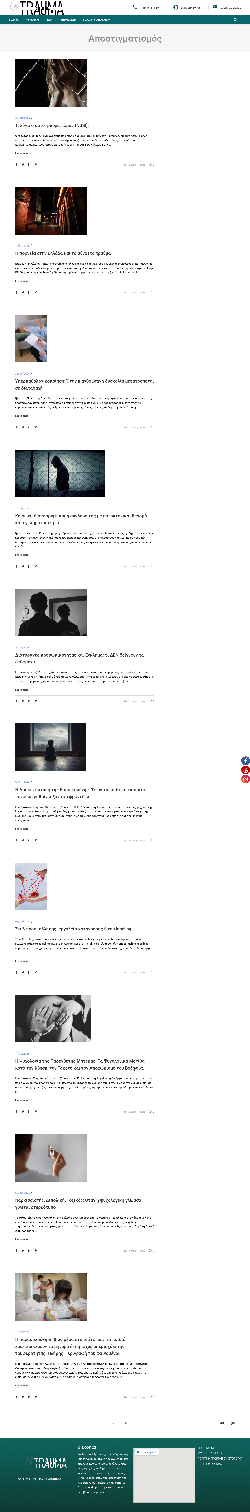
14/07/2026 (22, 246)
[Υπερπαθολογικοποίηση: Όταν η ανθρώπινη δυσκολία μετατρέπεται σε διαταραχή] (31, 338)
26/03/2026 (22, 1193)
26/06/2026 (22, 373)
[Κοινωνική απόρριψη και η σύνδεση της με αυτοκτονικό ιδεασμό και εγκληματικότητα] (60, 473)
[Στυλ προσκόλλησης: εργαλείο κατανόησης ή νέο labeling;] (31, 886)
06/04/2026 (22, 921)
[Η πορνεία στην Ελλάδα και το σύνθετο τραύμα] (51, 211)
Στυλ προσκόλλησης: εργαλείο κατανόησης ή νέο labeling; (74, 928)
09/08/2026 (22, 118)
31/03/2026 (22, 1053)
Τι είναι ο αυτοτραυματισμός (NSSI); (52, 125)
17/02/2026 (22, 1332)
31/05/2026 (22, 508)
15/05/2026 (22, 647)
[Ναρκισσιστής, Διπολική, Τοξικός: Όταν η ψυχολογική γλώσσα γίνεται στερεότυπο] (51, 1158)
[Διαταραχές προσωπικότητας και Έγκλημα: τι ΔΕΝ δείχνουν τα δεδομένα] (51, 612)
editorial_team (136, 164)
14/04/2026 (22, 782)
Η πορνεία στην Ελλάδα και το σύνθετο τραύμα (63, 253)
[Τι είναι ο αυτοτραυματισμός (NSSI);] (51, 83)
